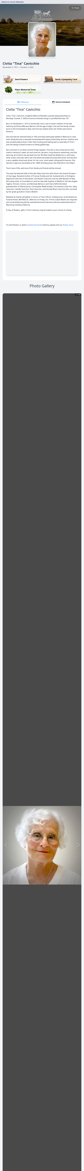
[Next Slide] (78, 845)
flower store (68, 225)
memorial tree (34, 225)
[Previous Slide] (6, 845)
